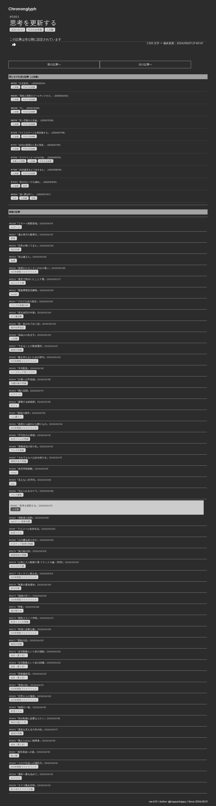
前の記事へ (54, 64)
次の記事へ (145, 64)
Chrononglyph (22, 8)
